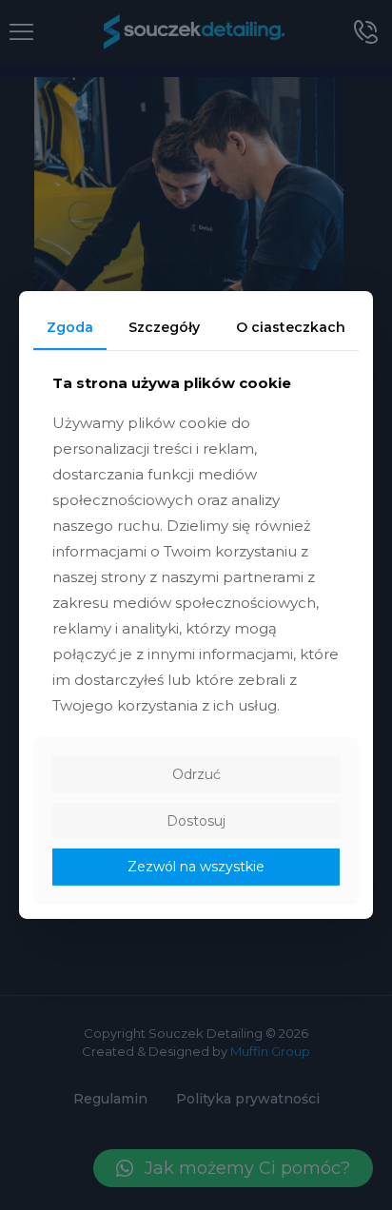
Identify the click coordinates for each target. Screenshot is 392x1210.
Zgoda (70, 327)
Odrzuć (196, 774)
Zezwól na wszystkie (196, 866)
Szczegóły (164, 327)
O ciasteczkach (290, 327)
